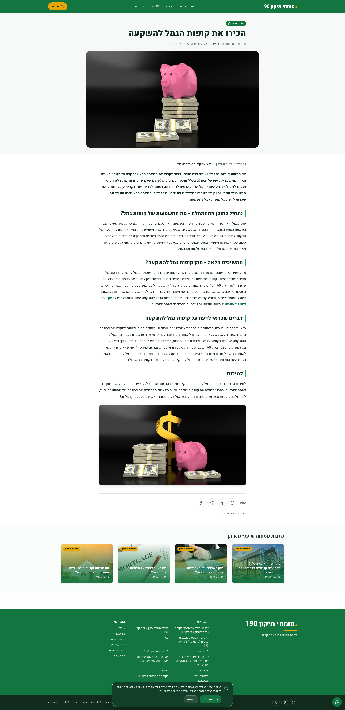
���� (203, 681)
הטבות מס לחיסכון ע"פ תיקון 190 (152, 630)
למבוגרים (203, 651)
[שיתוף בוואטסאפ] (232, 502)
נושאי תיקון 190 (164, 6)
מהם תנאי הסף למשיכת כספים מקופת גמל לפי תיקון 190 (151, 659)
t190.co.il (69, 702)
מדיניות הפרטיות (171, 691)
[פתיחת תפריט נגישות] (337, 702)
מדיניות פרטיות (116, 639)
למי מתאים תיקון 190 (156, 651)
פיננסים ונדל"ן (236, 23)
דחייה (191, 699)
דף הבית (241, 164)
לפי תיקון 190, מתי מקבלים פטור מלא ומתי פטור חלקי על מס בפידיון (192, 661)
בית (193, 6)
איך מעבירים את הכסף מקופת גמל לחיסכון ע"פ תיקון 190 (192, 630)
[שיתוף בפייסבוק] (222, 502)
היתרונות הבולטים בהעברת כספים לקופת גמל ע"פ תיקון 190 (193, 642)
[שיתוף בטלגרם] (211, 502)
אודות (182, 6)
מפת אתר (119, 656)
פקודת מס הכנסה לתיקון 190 (152, 676)
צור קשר (139, 6)
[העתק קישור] (201, 502)
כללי (166, 638)
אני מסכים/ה (210, 699)
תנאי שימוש (118, 645)
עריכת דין (203, 670)
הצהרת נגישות (117, 650)
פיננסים (164, 670)
